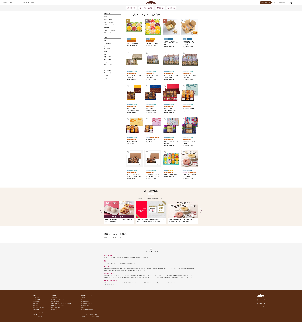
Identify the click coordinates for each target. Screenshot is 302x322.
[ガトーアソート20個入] (189, 92)
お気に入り (295, 2)
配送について (36, 303)
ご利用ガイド (5, 2)
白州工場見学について (56, 301)
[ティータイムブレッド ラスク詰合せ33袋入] (189, 59)
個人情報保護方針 (85, 301)
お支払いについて (37, 301)
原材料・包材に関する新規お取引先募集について (61, 303)
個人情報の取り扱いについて (87, 303)
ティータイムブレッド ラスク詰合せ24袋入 (171, 76)
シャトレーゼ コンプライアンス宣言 (89, 314)
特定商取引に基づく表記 (86, 305)
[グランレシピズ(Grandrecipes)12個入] (134, 92)
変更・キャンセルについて (39, 307)
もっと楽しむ (36, 309)
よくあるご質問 (36, 299)
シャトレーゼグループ (38, 313)
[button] (101, 210)
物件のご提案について (56, 307)
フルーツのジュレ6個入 (133, 43)
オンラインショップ (265, 2)
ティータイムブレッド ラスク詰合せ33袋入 (189, 76)
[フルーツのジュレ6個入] (134, 27)
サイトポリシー (84, 311)
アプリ (11, 2)
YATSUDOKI (35, 311)
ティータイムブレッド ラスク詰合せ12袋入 (152, 76)
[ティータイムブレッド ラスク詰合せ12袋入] (152, 59)
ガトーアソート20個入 (188, 108)
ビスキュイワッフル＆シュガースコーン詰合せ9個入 (152, 175)
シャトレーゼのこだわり (38, 316)
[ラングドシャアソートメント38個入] (189, 125)
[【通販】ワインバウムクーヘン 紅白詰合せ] (189, 158)
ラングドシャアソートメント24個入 (171, 142)
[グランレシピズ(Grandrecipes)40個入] (171, 92)
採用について (54, 309)
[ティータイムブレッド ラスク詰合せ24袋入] (171, 59)
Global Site (35, 314)
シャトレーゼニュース (261, 303)
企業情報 (32, 2)
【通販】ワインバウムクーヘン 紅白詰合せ (189, 175)
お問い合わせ (26, 2)
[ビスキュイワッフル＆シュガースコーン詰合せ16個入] (134, 158)
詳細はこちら (139, 257)
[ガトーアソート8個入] (152, 125)
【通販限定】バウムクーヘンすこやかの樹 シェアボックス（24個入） (189, 42)
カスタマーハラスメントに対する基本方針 (90, 316)
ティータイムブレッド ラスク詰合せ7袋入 (134, 76)
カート (298, 3)
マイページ (291, 3)
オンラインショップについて (57, 299)
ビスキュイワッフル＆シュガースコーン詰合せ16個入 (134, 175)
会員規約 (83, 307)
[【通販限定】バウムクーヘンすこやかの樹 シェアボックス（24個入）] (189, 27)
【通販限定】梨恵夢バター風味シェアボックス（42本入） (171, 42)
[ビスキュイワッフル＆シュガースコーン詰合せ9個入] (152, 158)
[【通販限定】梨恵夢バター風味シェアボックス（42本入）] (171, 27)
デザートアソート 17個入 (170, 174)
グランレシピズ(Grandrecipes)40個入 (170, 109)
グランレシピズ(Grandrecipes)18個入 (152, 109)
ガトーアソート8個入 (151, 139)
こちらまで (119, 284)
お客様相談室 (54, 297)
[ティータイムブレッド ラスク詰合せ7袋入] (134, 59)
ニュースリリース (85, 299)
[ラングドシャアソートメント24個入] (171, 125)
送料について (36, 305)
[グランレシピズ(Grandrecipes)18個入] (152, 92)
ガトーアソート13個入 (133, 141)
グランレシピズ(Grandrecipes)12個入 (133, 109)
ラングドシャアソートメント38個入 (189, 142)
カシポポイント (18, 2)
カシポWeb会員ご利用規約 (87, 309)
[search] (287, 2)
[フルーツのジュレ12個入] (152, 27)
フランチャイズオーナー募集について (59, 305)
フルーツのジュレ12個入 (152, 43)
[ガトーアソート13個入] (134, 125)
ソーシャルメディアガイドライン (88, 313)
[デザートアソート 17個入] (171, 158)
